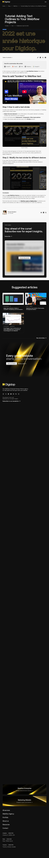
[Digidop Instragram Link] (3, 394)
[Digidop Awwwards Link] (16, 394)
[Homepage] (9, 384)
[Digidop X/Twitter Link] (6, 394)
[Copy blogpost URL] (38, 57)
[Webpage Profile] (41, 212)
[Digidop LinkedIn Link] (8, 394)
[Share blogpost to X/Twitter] (43, 57)
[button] (45, 2)
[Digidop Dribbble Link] (18, 394)
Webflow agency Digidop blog (29, 201)
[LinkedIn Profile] (43, 212)
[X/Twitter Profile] (45, 212)
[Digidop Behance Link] (13, 394)
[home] (6, 2)
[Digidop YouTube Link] (11, 394)
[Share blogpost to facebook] (45, 57)
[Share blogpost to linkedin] (40, 57)
